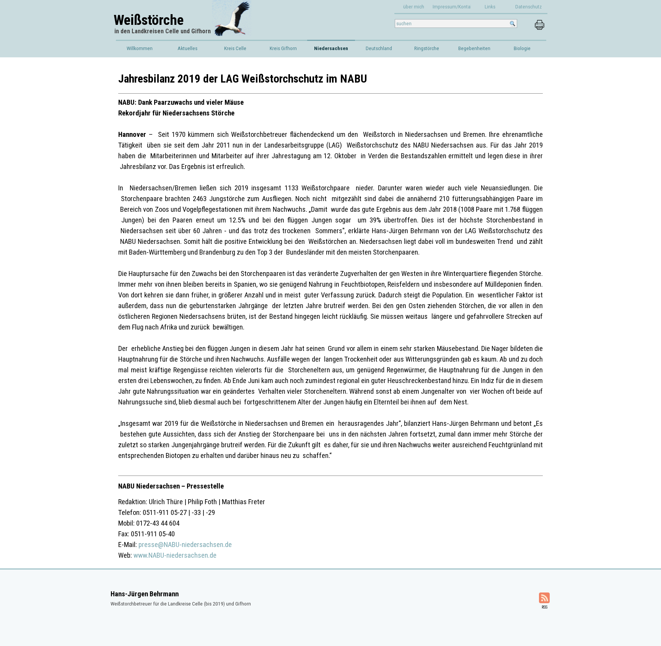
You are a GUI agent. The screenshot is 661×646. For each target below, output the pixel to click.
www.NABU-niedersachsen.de (175, 555)
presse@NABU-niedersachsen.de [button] (185, 544)
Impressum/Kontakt (453, 7)
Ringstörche (426, 48)
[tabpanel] (330, 316)
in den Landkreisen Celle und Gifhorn (162, 31)
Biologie (522, 48)
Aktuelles (187, 48)
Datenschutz (528, 7)
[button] (539, 23)
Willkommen (140, 48)
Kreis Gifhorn (283, 48)
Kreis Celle (235, 48)
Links (490, 7)
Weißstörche (149, 19)
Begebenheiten (474, 48)
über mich (413, 7)
